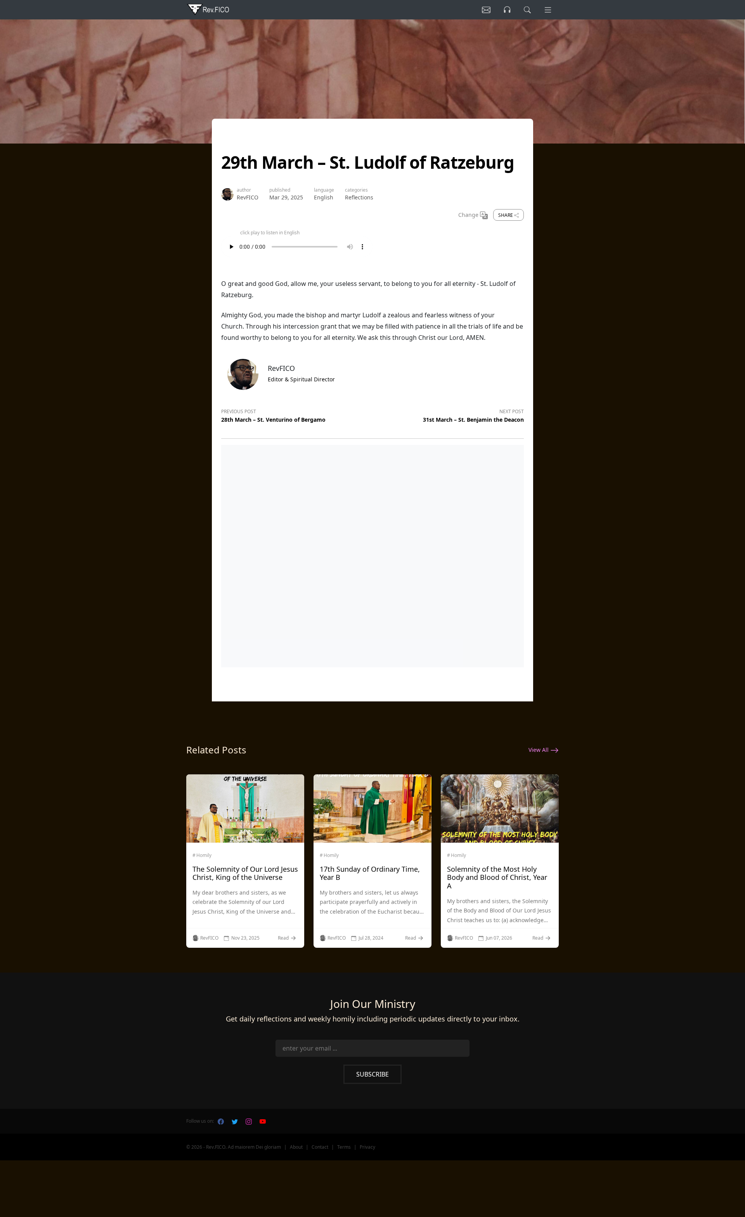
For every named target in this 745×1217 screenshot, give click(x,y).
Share (506, 215)
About (296, 1147)
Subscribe (372, 1074)
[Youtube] (263, 1121)
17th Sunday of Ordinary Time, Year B (370, 873)
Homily (203, 855)
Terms (344, 1147)
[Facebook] (221, 1121)
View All (539, 749)
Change (469, 214)
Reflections (359, 197)
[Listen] (486, 9)
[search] (527, 9)
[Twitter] (235, 1121)
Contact (320, 1147)
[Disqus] (372, 554)
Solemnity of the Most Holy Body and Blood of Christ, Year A (497, 877)
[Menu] (548, 9)
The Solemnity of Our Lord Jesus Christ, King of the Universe (245, 873)
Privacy (367, 1147)
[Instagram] (249, 1121)
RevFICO (247, 197)
